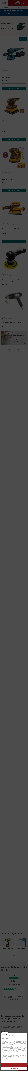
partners (10, 1038)
